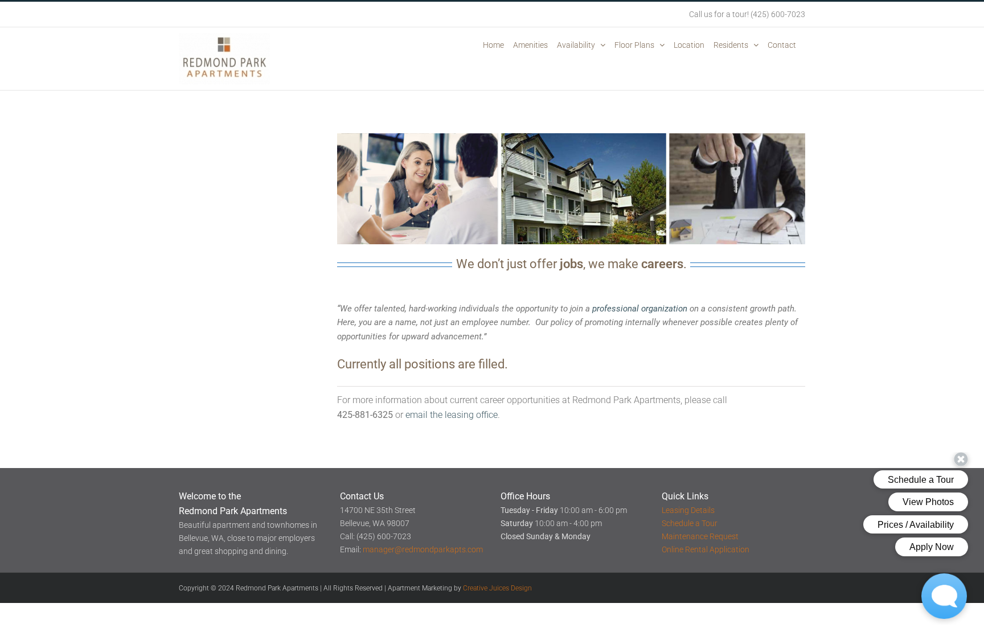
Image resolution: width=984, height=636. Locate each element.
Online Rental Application (705, 549)
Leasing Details (688, 510)
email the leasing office (451, 414)
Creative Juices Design (497, 588)
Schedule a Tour (690, 523)
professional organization (639, 308)
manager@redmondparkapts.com (423, 549)
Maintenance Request (700, 536)
